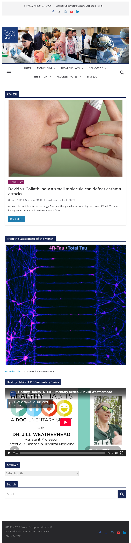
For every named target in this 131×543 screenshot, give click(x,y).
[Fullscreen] (121, 453)
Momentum (44, 68)
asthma (31, 200)
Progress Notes (66, 76)
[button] (54, 68)
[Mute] (116, 453)
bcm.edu (91, 76)
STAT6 (72, 200)
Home (28, 68)
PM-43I (39, 200)
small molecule (60, 200)
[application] (65, 422)
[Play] (9, 453)
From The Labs (70, 68)
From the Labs (13, 371)
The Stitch (40, 76)
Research (47, 200)
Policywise (96, 68)
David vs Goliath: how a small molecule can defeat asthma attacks (64, 191)
